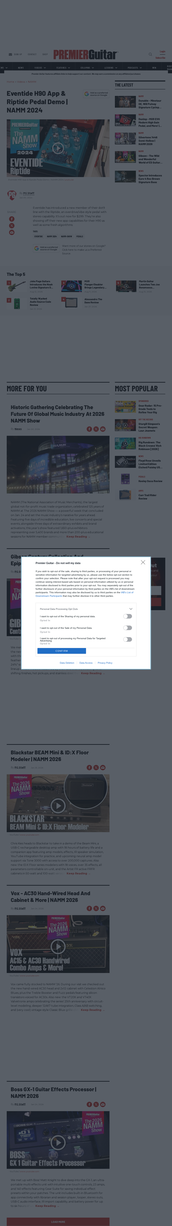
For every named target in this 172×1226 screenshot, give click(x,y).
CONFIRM (62, 651)
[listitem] (86, 609)
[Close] (144, 563)
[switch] (127, 616)
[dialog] (86, 613)
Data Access (86, 662)
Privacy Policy (105, 662)
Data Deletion (67, 662)
